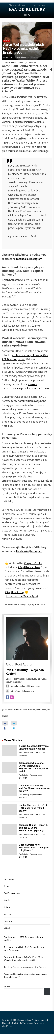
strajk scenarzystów (43, 710)
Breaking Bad (21, 710)
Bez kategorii (9, 879)
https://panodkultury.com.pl (22, 691)
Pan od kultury (27, 9)
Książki (7, 907)
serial (33, 710)
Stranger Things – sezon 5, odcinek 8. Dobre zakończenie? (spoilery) (33, 828)
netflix (28, 710)
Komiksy (7, 900)
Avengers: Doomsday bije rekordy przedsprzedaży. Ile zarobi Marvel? (26, 975)
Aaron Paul (12, 710)
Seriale (6, 40)
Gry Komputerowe (12, 893)
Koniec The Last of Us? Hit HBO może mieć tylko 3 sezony (33, 808)
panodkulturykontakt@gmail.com (25, 686)
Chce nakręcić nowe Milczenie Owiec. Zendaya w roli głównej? (34, 847)
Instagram (36, 259)
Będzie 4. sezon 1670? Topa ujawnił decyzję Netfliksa (34, 747)
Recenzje (8, 921)
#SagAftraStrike (33, 563)
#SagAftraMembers (29, 568)
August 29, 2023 (37, 604)
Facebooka (22, 259)
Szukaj (7, 986)
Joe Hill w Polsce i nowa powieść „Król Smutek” (25, 967)
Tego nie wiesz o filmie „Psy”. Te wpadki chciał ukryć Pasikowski (24, 948)
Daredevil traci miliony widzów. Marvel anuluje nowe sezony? (34, 788)
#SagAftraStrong (14, 593)
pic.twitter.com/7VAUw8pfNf (21, 597)
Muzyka (7, 914)
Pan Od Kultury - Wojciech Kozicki (14, 57)
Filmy (6, 886)
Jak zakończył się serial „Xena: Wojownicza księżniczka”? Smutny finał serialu (33, 767)
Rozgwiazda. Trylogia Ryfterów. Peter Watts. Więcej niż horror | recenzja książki (23, 958)
